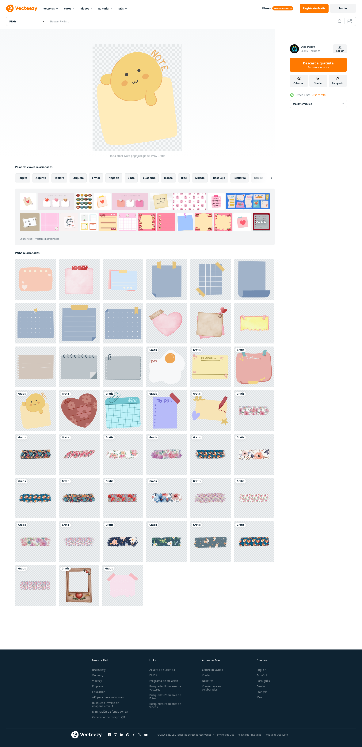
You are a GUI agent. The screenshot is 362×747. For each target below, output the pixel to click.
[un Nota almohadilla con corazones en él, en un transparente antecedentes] (123, 279)
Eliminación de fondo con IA (110, 711)
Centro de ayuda (212, 670)
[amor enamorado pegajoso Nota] (79, 410)
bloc (184, 178)
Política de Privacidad (249, 734)
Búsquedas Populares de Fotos (165, 696)
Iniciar (343, 8)
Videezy (97, 681)
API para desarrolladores (108, 697)
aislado (200, 178)
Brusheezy (98, 670)
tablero (59, 178)
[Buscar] (339, 21)
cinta (131, 178)
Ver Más (261, 222)
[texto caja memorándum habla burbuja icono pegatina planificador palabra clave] (166, 279)
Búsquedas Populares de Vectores (165, 687)
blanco (168, 178)
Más (121, 8)
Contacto (207, 675)
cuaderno (149, 178)
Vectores (49, 8)
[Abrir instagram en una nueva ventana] (115, 734)
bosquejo (219, 178)
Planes (266, 8)
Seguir (340, 50)
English (261, 670)
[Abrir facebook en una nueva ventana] (109, 734)
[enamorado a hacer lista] (166, 410)
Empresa (97, 686)
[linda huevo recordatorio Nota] (166, 367)
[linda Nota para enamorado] (123, 410)
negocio (114, 178)
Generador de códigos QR (108, 717)
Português (263, 681)
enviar (96, 178)
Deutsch (262, 686)
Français (262, 692)
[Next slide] (268, 177)
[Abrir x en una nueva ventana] (139, 734)
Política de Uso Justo (276, 734)
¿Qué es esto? (319, 95)
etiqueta (78, 178)
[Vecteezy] (21, 8)
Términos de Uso (224, 734)
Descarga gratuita (318, 65)
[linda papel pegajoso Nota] (122, 585)
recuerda (240, 178)
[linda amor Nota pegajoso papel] (35, 410)
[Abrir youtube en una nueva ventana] (145, 734)
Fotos (67, 8)
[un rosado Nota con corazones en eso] (35, 279)
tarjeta (22, 178)
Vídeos (84, 8)
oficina (258, 178)
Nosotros (207, 681)
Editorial (103, 8)
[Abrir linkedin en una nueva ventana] (121, 734)
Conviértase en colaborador (211, 687)
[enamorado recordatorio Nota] (210, 367)
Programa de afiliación (163, 681)
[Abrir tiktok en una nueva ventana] (133, 734)
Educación (98, 692)
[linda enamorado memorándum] (210, 410)
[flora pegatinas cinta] (254, 410)
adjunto (41, 178)
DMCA (153, 675)
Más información (302, 103)
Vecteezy (97, 675)
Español (262, 675)
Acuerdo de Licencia (162, 670)
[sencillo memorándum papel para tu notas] (79, 279)
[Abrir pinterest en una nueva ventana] (127, 734)
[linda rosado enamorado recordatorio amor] (254, 367)
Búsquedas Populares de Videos (165, 705)
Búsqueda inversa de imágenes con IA (105, 704)
